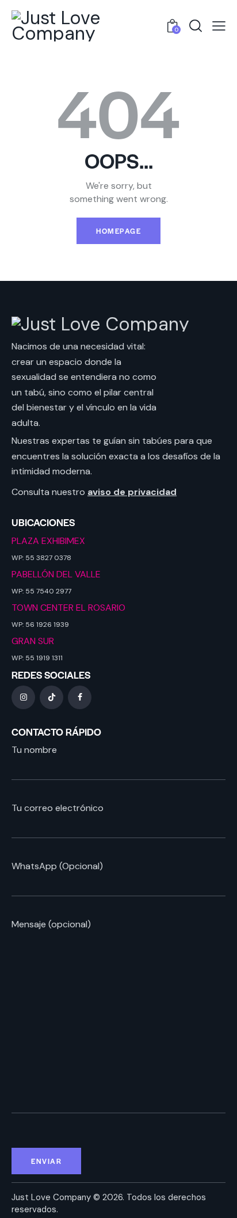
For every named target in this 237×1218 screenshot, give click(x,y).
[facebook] (79, 697)
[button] (218, 25)
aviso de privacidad (132, 492)
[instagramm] (23, 697)
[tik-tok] (51, 697)
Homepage (118, 231)
